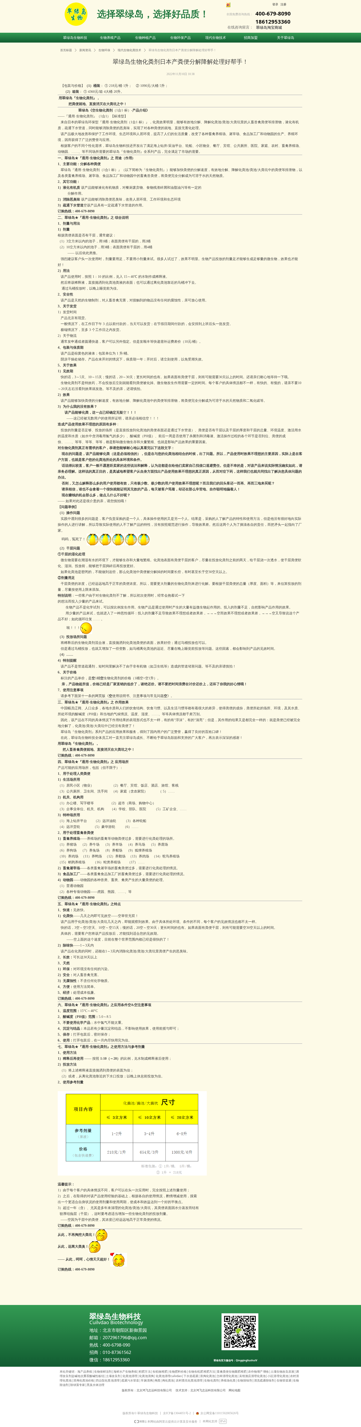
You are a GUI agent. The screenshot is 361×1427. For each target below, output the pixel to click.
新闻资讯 (85, 50)
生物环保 (104, 50)
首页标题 (66, 50)
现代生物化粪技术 (129, 50)
